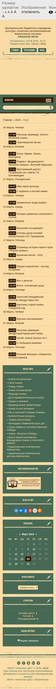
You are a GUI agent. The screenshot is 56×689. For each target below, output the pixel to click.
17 (34, 554)
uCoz (46, 668)
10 (34, 549)
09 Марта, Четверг (13, 311)
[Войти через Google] (35, 510)
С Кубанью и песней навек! (32, 191)
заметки (28, 36)
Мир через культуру (28, 186)
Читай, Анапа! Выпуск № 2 (32, 338)
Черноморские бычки (29, 142)
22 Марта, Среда (12, 206)
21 (16, 558)
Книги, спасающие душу (30, 285)
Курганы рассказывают (30, 319)
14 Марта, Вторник (13, 273)
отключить (30, 12)
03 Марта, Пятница (14, 347)
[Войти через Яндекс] (30, 511)
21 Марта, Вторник (13, 221)
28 (16, 563)
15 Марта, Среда (12, 259)
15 (22, 554)
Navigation (9, 100)
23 (28, 558)
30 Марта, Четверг (13, 127)
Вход (42, 50)
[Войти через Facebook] (26, 511)
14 (16, 554)
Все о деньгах (24, 280)
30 (28, 563)
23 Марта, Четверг (13, 195)
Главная (15, 50)
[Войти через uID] (16, 511)
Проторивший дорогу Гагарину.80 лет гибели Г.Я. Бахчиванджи (25, 172)
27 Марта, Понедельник (16, 179)
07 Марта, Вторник (13, 323)
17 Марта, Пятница (14, 240)
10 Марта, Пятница (14, 289)
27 (10, 563)
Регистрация (29, 50)
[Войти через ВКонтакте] (21, 511)
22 (22, 558)
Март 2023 (28, 534)
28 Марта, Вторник (13, 146)
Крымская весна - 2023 (30, 255)
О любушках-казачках (29, 343)
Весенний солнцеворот (30, 228)
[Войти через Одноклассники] (40, 511)
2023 (17, 120)
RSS (43, 43)
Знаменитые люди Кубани (31, 202)
